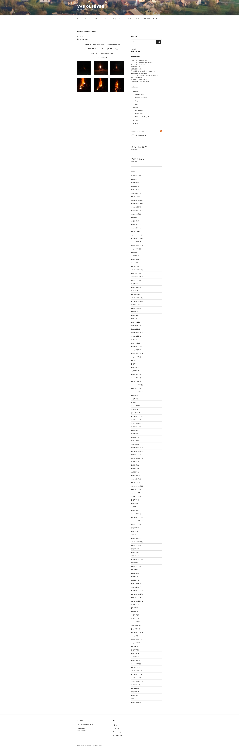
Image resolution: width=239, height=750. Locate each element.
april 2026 (134, 186)
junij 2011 (134, 650)
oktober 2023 (135, 273)
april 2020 (134, 371)
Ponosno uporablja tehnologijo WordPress (89, 745)
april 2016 (134, 507)
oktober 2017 (135, 454)
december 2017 (136, 447)
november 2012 (136, 594)
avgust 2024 (135, 249)
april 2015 (134, 535)
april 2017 (134, 472)
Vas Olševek (91, 6)
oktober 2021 (135, 336)
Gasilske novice (137, 131)
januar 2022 (135, 329)
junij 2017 (134, 465)
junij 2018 (134, 430)
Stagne (137, 101)
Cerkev (130, 19)
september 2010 (136, 681)
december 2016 (136, 486)
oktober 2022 (135, 304)
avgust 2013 (135, 566)
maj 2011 (134, 653)
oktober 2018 (135, 419)
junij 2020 (134, 364)
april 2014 (134, 556)
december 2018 (136, 416)
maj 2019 (134, 399)
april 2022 (134, 318)
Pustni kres (83, 39)
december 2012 (136, 590)
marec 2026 (135, 189)
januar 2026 (135, 196)
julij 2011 (133, 646)
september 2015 (136, 521)
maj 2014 (134, 552)
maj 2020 (134, 367)
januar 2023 (135, 294)
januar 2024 (135, 266)
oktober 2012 (135, 597)
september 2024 (136, 245)
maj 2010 (134, 695)
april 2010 (134, 698)
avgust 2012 (135, 604)
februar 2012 (135, 625)
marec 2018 (135, 440)
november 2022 (136, 301)
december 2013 (136, 559)
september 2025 (136, 210)
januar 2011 (134, 667)
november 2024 (136, 238)
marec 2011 (135, 660)
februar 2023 (135, 290)
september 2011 (136, 639)
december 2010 (136, 670)
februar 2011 (135, 664)
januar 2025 (135, 231)
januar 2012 (134, 629)
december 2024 (136, 235)
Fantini (137, 104)
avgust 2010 (135, 684)
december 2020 (136, 346)
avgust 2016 (135, 496)
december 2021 (136, 332)
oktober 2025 (135, 207)
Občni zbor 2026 (139, 147)
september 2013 (136, 562)
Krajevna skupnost (118, 19)
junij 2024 (134, 252)
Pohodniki (147, 19)
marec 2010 (135, 702)
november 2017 (136, 451)
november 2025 (136, 203)
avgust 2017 (135, 461)
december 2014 (136, 542)
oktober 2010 (135, 677)
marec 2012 (135, 622)
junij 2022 (134, 311)
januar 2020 (135, 381)
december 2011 (136, 632)
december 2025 (136, 200)
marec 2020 (135, 374)
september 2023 (136, 277)
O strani (135, 123)
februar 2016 (135, 514)
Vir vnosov (116, 728)
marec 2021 (135, 343)
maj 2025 (134, 221)
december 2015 (136, 517)
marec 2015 (135, 538)
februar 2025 (135, 228)
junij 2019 (134, 395)
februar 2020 (135, 378)
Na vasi (107, 19)
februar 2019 (135, 409)
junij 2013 (134, 573)
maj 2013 (134, 576)
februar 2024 (135, 263)
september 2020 (136, 353)
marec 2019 (135, 406)
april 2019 (134, 402)
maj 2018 (134, 433)
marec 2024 (135, 259)
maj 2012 (134, 615)
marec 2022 (135, 322)
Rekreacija (98, 19)
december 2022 (136, 297)
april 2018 (134, 437)
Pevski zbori (138, 113)
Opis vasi (136, 91)
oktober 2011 (135, 636)
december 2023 (136, 270)
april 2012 (134, 618)
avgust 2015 (135, 524)
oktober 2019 (135, 388)
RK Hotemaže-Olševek (142, 117)
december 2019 (136, 385)
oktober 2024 (135, 242)
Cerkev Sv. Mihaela (141, 97)
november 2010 (136, 674)
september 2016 (136, 493)
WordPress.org (117, 735)
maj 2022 (134, 315)
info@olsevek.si (81, 730)
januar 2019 (135, 413)
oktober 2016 (135, 489)
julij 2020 (134, 360)
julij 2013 (134, 569)
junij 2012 (134, 611)
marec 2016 (135, 510)
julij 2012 (134, 608)
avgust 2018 (135, 426)
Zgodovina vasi (139, 94)
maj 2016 (134, 503)
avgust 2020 (135, 357)
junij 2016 (134, 500)
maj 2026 (134, 182)
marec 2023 (135, 287)
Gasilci (138, 19)
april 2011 (134, 657)
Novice (79, 19)
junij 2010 (134, 691)
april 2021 (134, 339)
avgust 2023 (135, 280)
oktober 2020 (135, 350)
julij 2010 (134, 688)
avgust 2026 (135, 175)
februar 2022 (135, 325)
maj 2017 (134, 468)
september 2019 (136, 392)
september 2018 (136, 423)
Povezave (136, 120)
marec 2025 (135, 224)
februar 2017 (135, 479)
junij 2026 (134, 179)
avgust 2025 (135, 214)
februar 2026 (135, 193)
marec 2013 (135, 583)
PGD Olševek (139, 110)
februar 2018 (135, 444)
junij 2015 (134, 528)
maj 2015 (134, 531)
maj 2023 (134, 284)
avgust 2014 (135, 545)
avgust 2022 (135, 308)
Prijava (115, 725)
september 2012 (136, 601)
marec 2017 (135, 475)
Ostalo (155, 19)
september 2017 (136, 458)
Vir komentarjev (117, 732)
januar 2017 (134, 482)
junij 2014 (134, 549)
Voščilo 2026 (137, 159)
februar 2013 (135, 587)
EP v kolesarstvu (139, 135)
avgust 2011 (135, 643)
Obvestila (88, 19)
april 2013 (134, 580)
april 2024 (134, 256)
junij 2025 (134, 217)
